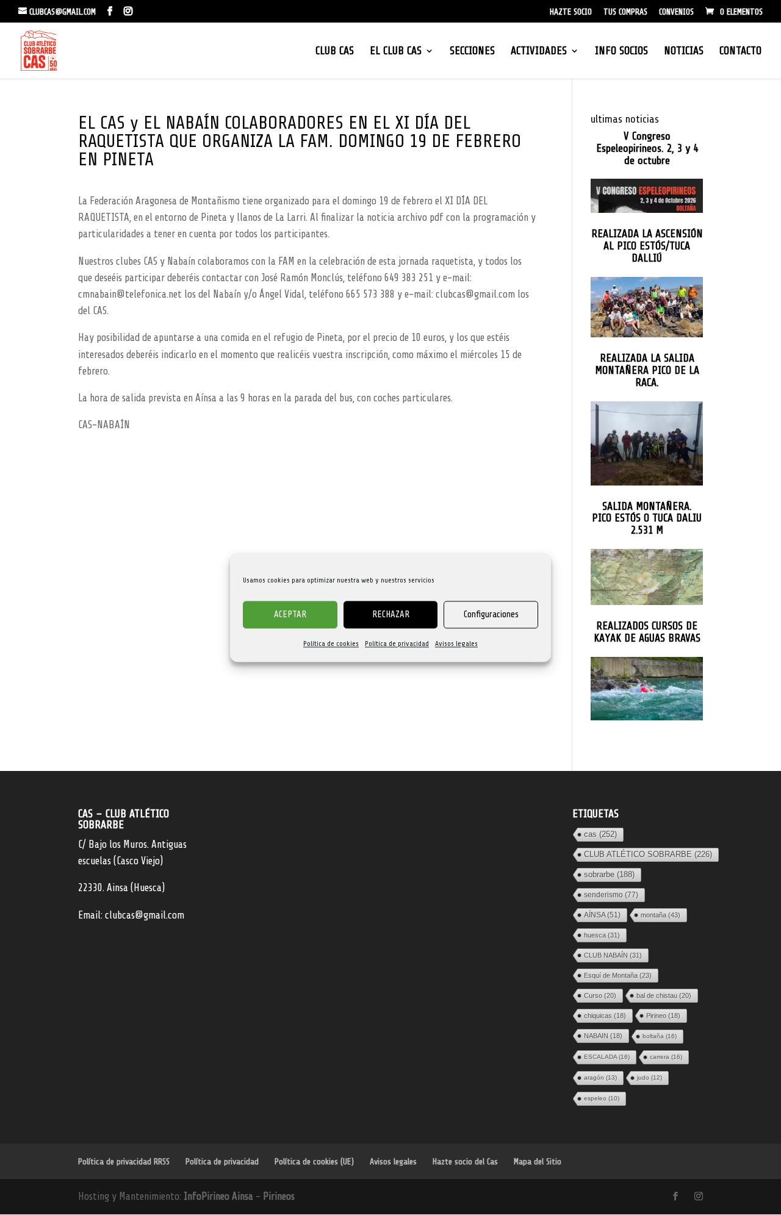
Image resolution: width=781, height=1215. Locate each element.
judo (649, 1077)
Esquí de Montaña (618, 975)
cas (600, 834)
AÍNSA (602, 915)
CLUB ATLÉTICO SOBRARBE (648, 854)
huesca (602, 935)
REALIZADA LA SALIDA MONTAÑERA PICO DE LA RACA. (647, 371)
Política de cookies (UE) (314, 1161)
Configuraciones (491, 614)
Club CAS (334, 51)
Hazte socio (571, 12)
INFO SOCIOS (621, 51)
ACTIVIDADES (539, 51)
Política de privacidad (397, 643)
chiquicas (605, 1015)
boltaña (659, 1036)
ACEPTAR (290, 614)
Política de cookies (331, 643)
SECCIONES (472, 51)
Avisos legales (456, 643)
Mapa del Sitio (537, 1161)
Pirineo (663, 1015)
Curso (600, 995)
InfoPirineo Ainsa (220, 1196)
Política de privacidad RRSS (124, 1161)
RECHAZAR (390, 614)
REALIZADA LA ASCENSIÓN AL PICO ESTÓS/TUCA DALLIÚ (647, 246)
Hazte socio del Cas (465, 1161)
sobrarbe (609, 874)
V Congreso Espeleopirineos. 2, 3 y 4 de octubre (647, 149)
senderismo (611, 895)
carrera (666, 1056)
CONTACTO (740, 51)
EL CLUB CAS (396, 51)
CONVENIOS (676, 12)
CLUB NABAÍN (613, 955)
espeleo (601, 1098)
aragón (600, 1077)
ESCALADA (607, 1056)
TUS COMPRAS (625, 12)
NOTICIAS (684, 51)
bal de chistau (663, 995)
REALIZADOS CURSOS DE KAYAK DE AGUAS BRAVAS (647, 632)
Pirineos (279, 1196)
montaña (660, 915)
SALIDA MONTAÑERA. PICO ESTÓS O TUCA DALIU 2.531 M (647, 519)
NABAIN (603, 1035)
